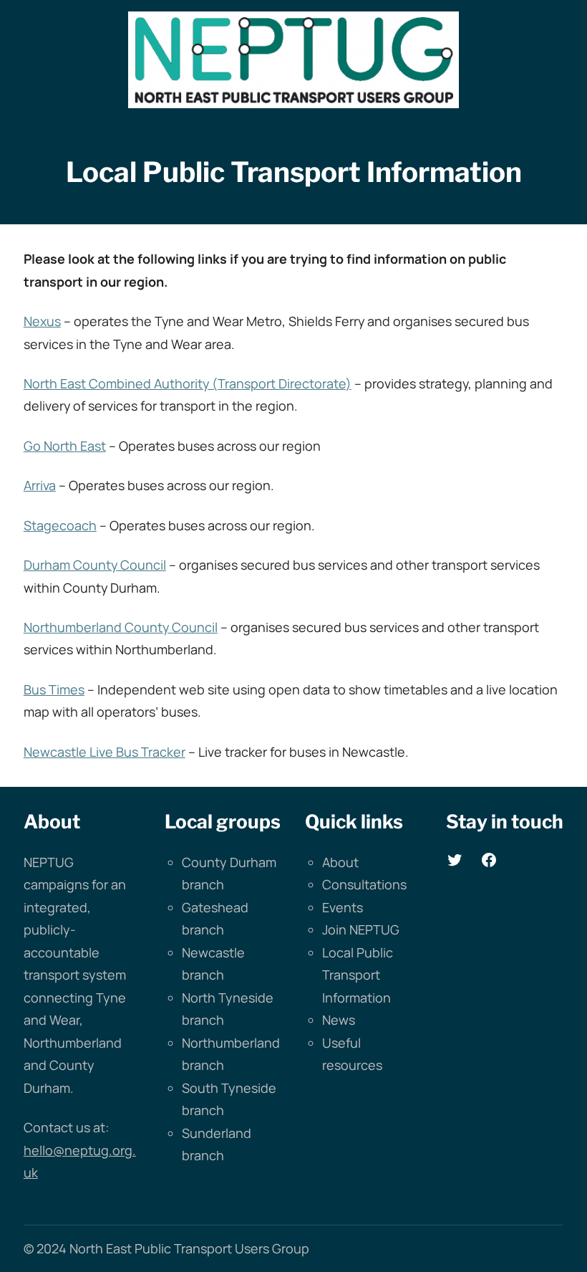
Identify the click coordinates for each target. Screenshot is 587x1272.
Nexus (42, 321)
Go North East (65, 445)
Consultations (364, 884)
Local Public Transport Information (357, 975)
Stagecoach (60, 525)
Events (342, 907)
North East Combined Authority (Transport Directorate (185, 383)
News (338, 1019)
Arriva (40, 485)
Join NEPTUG (360, 929)
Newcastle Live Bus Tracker (104, 751)
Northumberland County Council (121, 627)
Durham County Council (95, 564)
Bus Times (54, 689)
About (340, 862)
